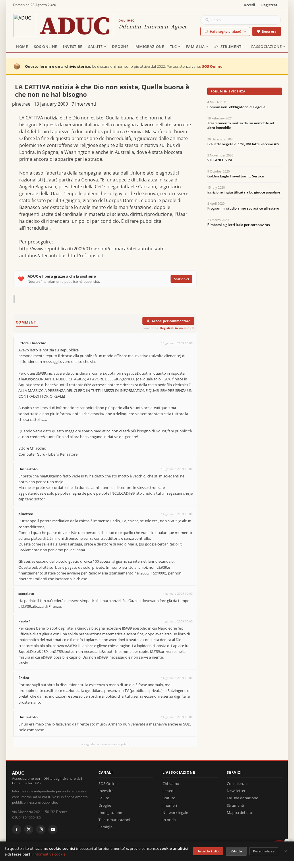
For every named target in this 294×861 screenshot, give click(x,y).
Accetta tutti (208, 851)
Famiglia (195, 46)
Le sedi (168, 790)
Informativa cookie (49, 854)
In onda (169, 819)
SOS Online (45, 46)
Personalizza (263, 851)
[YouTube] (52, 829)
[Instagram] (40, 829)
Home (22, 46)
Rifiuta (236, 851)
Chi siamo (171, 783)
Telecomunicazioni (114, 819)
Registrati (269, 4)
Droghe (120, 46)
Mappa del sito (239, 812)
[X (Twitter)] (28, 829)
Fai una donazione (242, 797)
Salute (95, 46)
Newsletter (236, 790)
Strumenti (231, 46)
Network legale (175, 812)
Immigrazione (149, 46)
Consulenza (237, 783)
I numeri (170, 805)
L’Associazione (266, 46)
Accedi (249, 4)
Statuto (169, 797)
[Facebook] (16, 829)
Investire (72, 46)
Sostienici (181, 279)
